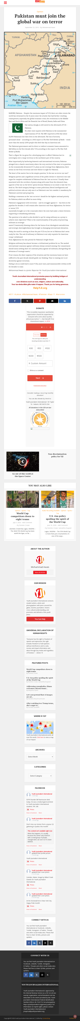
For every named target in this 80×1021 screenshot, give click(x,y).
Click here (40, 737)
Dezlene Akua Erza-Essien (36, 699)
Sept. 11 (52, 294)
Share (40, 813)
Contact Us (72, 1018)
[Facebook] (28, 942)
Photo (32, 809)
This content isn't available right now (40, 831)
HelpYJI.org (40, 288)
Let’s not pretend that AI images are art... (39, 696)
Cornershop (46, 1018)
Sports (24, 510)
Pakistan (43, 294)
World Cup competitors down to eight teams (22, 516)
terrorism (61, 294)
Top (28, 510)
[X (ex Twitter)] (50, 942)
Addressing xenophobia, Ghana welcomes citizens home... (39, 687)
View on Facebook (31, 813)
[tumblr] (39, 942)
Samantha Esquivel (65, 528)
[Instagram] (45, 942)
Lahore (18, 294)
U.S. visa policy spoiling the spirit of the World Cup (57, 518)
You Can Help (40, 619)
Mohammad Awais (48, 27)
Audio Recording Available (51, 510)
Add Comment (27, 522)
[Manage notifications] (75, 1016)
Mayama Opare (33, 690)
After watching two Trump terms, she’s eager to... (40, 704)
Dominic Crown (24, 525)
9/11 (11, 294)
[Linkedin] (34, 942)
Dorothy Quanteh (33, 707)
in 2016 (47, 321)
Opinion (40, 12)
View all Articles (40, 572)
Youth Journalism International (42, 794)
